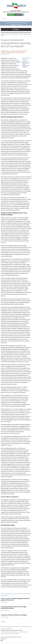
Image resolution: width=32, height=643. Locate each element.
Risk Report (3, 639)
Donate (11, 15)
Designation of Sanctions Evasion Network (25, 63)
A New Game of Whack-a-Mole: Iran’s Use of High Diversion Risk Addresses (13, 607)
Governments (7, 34)
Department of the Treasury (16, 52)
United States (13, 34)
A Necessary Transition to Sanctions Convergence (14, 615)
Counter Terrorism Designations (25, 66)
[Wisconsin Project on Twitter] (23, 15)
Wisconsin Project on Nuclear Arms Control (11, 630)
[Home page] (16, 8)
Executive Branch (19, 34)
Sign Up (18, 15)
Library (2, 34)
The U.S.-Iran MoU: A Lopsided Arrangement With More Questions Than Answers (15, 599)
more (2, 621)
